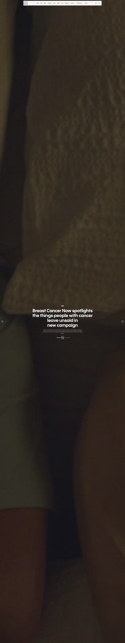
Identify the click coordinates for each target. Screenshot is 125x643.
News (63, 305)
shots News (58, 337)
